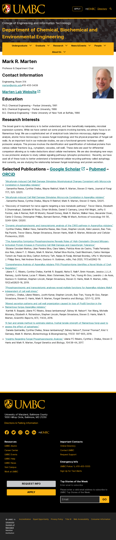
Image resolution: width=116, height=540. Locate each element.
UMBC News (10, 463)
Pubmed (97, 169)
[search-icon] (111, 9)
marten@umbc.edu (12, 85)
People (98, 45)
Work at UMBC (11, 471)
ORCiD (8, 174)
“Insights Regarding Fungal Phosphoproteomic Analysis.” (34, 338)
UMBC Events (11, 454)
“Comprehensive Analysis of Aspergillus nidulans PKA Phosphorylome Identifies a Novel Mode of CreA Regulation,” (58, 266)
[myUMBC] (90, 9)
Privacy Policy (57, 519)
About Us (56, 52)
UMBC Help (10, 458)
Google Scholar (65, 169)
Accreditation (25, 519)
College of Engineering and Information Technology (36, 23)
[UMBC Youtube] (27, 432)
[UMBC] (23, 8)
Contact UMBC (67, 450)
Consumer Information (100, 519)
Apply (77, 9)
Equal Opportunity (41, 519)
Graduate (40, 45)
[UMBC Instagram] (20, 432)
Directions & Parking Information (21, 423)
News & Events (78, 45)
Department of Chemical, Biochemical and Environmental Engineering (49, 33)
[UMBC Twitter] (13, 432)
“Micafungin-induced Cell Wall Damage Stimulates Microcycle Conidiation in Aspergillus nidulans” (55, 197)
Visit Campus (10, 467)
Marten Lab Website (19, 92)
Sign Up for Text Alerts (71, 471)
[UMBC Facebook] (7, 432)
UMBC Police (66, 466)
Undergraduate (19, 45)
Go (104, 499)
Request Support (68, 454)
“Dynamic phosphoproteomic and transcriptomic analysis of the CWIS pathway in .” (59, 225)
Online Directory (68, 446)
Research (58, 45)
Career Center (11, 450)
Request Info (31, 483)
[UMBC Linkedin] (34, 432)
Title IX (68, 519)
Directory (102, 8)
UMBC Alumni (11, 446)
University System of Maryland (10, 525)
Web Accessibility (81, 519)
